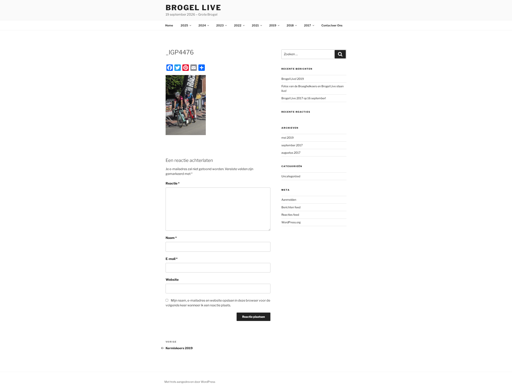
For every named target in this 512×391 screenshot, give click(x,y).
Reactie (173, 183)
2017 (307, 25)
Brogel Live (193, 7)
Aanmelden (288, 199)
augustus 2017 (290, 152)
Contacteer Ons (331, 25)
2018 (290, 25)
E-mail (172, 259)
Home (169, 25)
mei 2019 (287, 137)
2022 (237, 25)
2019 (272, 25)
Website (172, 280)
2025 (184, 25)
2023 (220, 25)
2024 (202, 25)
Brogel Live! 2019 (292, 78)
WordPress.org (291, 222)
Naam (171, 238)
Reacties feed (290, 214)
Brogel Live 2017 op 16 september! (303, 98)
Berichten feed (290, 207)
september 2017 (292, 145)
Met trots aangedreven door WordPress (189, 381)
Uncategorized (290, 176)
